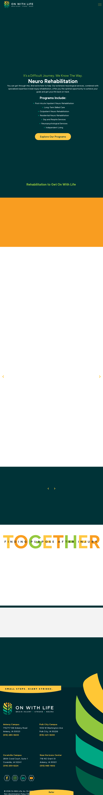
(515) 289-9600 (11, 735)
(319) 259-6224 (11, 766)
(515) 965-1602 (47, 766)
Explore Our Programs (53, 136)
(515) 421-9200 (47, 735)
